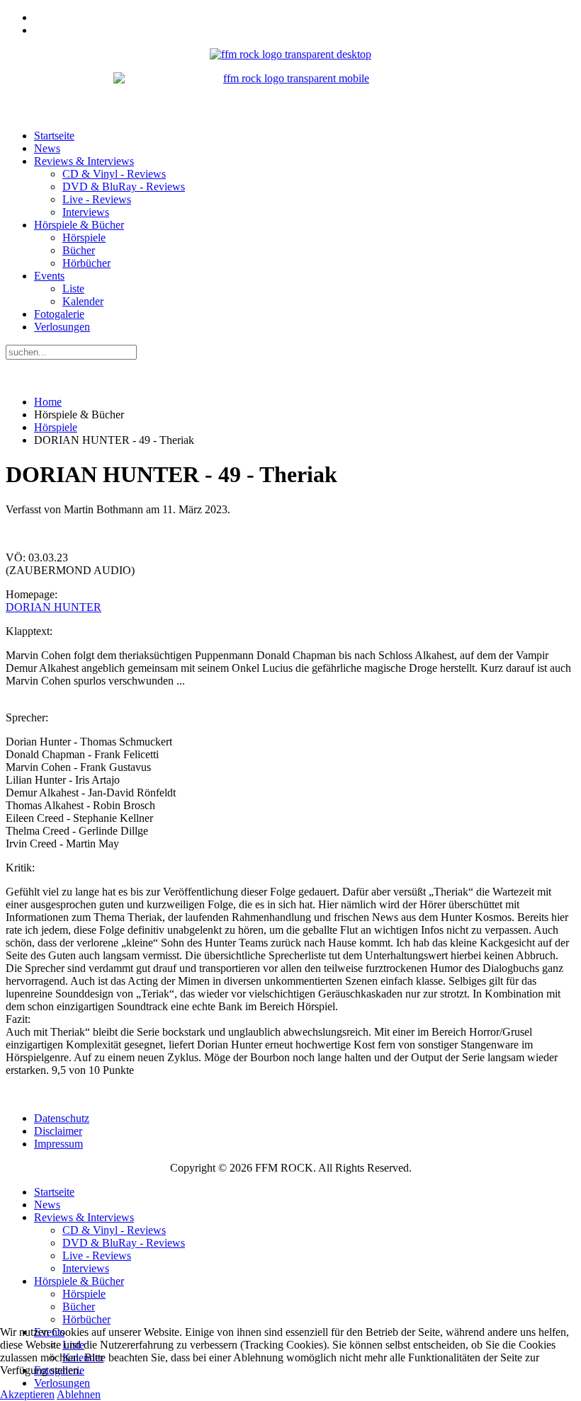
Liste (73, 288)
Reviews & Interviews (84, 161)
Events (49, 276)
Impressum (58, 1144)
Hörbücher (86, 263)
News (47, 148)
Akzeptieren (27, 1394)
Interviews (85, 212)
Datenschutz (61, 1118)
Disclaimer (58, 1131)
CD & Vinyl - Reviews (114, 174)
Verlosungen (62, 327)
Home (48, 402)
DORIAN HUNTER (53, 607)
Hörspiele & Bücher (79, 225)
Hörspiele (84, 237)
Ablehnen (79, 1394)
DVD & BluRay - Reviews (123, 187)
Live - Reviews (96, 199)
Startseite (54, 136)
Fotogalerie (59, 314)
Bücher (78, 250)
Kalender (82, 301)
